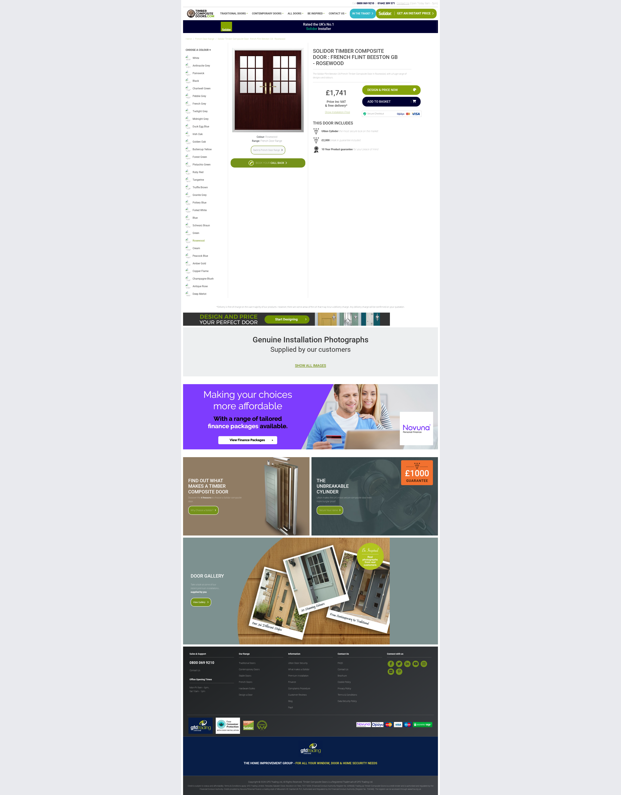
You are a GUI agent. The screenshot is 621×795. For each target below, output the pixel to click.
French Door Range (204, 39)
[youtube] (415, 664)
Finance (292, 682)
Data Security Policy (347, 701)
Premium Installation (298, 675)
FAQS (340, 663)
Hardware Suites (247, 688)
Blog (290, 701)
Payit (290, 707)
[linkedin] (407, 664)
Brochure (342, 675)
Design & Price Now (382, 90)
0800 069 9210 (202, 663)
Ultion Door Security (298, 663)
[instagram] (424, 664)
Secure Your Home (328, 510)
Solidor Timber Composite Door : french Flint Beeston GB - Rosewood (251, 39)
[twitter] (399, 664)
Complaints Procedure (299, 688)
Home (189, 39)
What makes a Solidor (299, 669)
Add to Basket (379, 101)
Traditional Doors (233, 13)
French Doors (245, 682)
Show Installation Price (337, 112)
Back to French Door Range (266, 150)
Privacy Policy (344, 688)
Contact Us (403, 3)
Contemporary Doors (267, 13)
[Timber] (200, 14)
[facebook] (391, 664)
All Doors (294, 13)
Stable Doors (245, 675)
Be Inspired (315, 13)
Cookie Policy (344, 682)
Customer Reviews (297, 695)
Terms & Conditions (347, 695)
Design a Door (246, 695)
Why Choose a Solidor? (202, 510)
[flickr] (391, 672)
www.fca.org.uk (414, 789)
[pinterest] (399, 672)
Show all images (310, 365)
